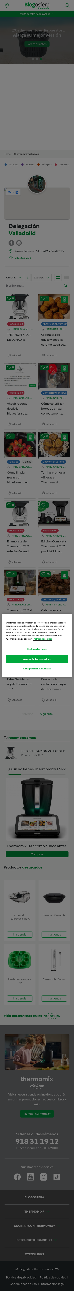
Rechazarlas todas (37, 649)
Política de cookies (43, 639)
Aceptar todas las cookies (36, 659)
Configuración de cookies (37, 668)
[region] (37, 645)
